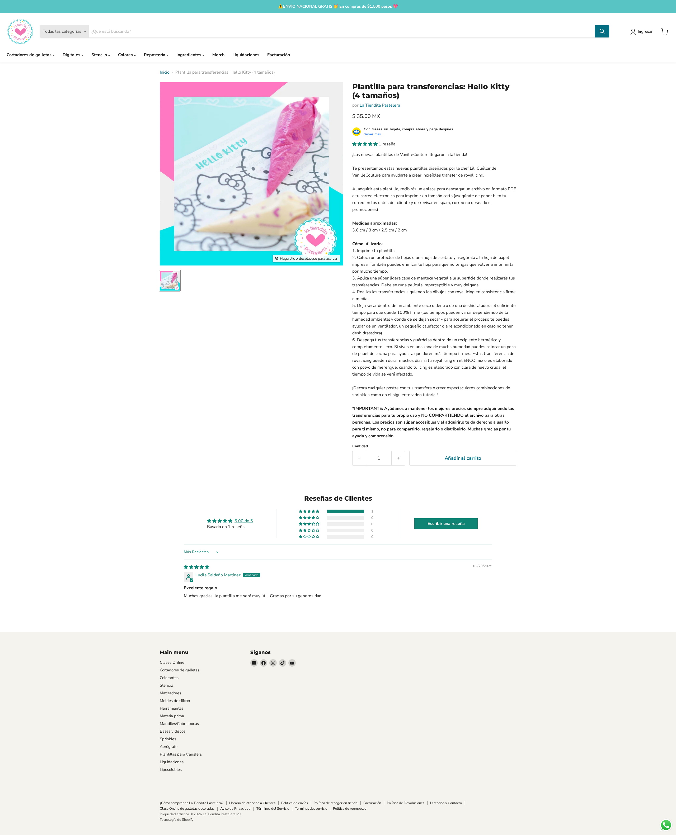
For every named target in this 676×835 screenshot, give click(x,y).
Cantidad (360, 446)
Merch (218, 55)
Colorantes (169, 677)
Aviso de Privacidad (235, 808)
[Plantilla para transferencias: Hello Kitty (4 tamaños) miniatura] (169, 280)
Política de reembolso (349, 808)
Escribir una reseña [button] (446, 523)
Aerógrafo (168, 746)
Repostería (155, 55)
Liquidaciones (245, 55)
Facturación (278, 55)
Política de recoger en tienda (336, 803)
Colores (126, 55)
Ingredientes (189, 55)
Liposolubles (171, 769)
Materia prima (172, 716)
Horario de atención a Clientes (252, 803)
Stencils (99, 55)
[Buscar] (602, 31)
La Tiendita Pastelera (380, 105)
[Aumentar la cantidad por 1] (398, 458)
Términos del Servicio (272, 808)
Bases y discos (172, 731)
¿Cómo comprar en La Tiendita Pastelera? (191, 803)
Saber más (372, 134)
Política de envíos (294, 803)
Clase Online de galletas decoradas (187, 808)
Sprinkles (168, 739)
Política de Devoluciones (405, 803)
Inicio (165, 72)
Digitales (72, 55)
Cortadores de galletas (30, 55)
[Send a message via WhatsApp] (666, 825)
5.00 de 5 (243, 521)
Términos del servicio (311, 808)
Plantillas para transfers (181, 754)
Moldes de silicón (175, 700)
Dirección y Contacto (446, 803)
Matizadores (170, 693)
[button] (365, 144)
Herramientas (172, 708)
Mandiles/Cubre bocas (179, 723)
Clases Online (172, 662)
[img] (196, 567)
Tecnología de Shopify (177, 819)
